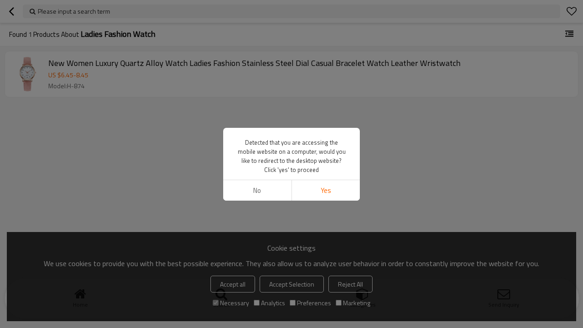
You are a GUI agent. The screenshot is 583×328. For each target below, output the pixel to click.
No (257, 190)
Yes (326, 190)
